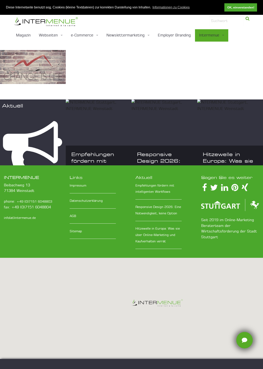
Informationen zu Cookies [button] (171, 7)
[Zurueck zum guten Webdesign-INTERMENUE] (70, 22)
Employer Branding (174, 35)
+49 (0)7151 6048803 (34, 201)
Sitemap (76, 231)
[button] (157, 304)
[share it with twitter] (214, 189)
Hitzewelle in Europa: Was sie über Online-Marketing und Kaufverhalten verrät (157, 235)
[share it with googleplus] (234, 189)
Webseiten (48, 35)
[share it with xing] (245, 189)
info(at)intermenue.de (20, 218)
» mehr (11, 50)
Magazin (23, 35)
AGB (73, 216)
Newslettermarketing (125, 35)
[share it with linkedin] (224, 189)
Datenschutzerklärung (86, 200)
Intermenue (209, 35)
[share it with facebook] (204, 189)
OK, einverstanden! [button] (240, 7)
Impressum (78, 185)
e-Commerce (82, 35)
